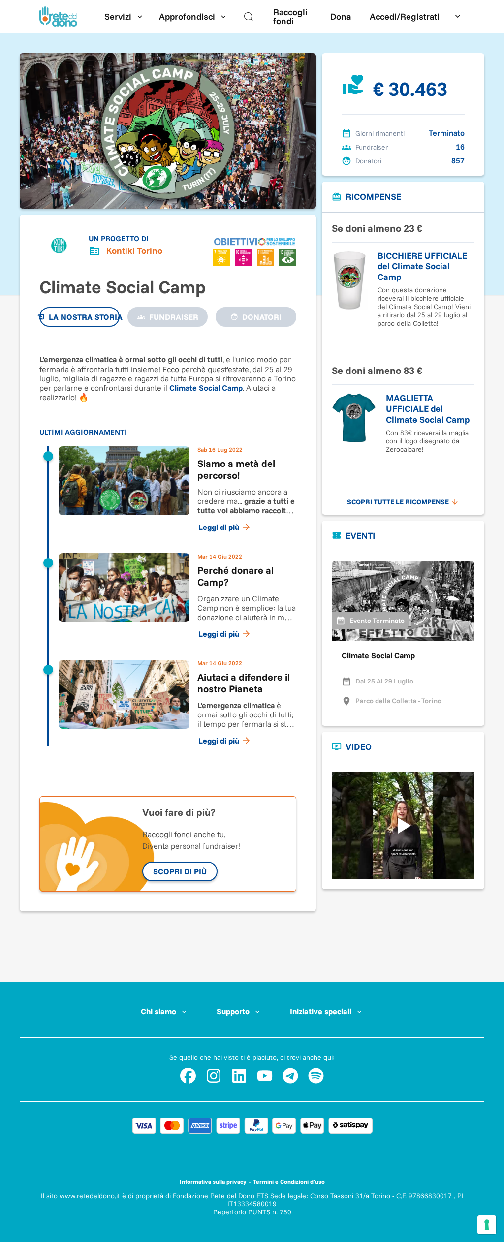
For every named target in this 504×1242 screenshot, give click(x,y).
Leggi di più (218, 527)
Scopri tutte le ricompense (398, 501)
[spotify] (316, 1076)
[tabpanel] (167, 551)
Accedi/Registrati (405, 16)
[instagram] (213, 1076)
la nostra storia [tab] (84, 317)
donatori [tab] (262, 317)
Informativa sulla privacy (213, 1181)
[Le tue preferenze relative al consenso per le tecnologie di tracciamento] (486, 1224)
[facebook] (188, 1076)
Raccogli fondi (290, 16)
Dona (340, 16)
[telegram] (290, 1076)
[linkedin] (239, 1076)
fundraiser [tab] (173, 317)
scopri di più (180, 871)
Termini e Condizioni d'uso (289, 1181)
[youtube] (265, 1076)
